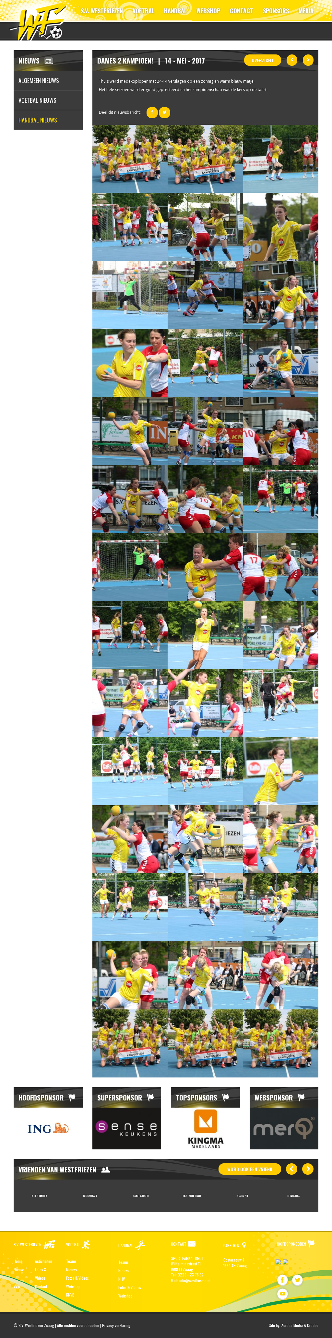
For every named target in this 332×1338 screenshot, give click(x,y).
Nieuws (19, 1269)
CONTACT (241, 10)
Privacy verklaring (116, 1325)
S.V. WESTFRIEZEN (102, 10)
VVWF (18, 1286)
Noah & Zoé (191, 1196)
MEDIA (306, 10)
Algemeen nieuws (38, 80)
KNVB (70, 1294)
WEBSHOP (208, 10)
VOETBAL (143, 10)
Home (18, 1261)
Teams (71, 1261)
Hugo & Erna (243, 1196)
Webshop (73, 1286)
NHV (121, 1279)
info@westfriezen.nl (194, 1280)
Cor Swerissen (39, 1196)
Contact (41, 1286)
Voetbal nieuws (37, 100)
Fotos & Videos (77, 1278)
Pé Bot (294, 1196)
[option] (48, 1128)
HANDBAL (175, 10)
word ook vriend (249, 1169)
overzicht (263, 60)
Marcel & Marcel (90, 1196)
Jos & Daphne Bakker (141, 1196)
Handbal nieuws (37, 120)
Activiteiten (43, 1261)
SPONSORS (276, 10)
